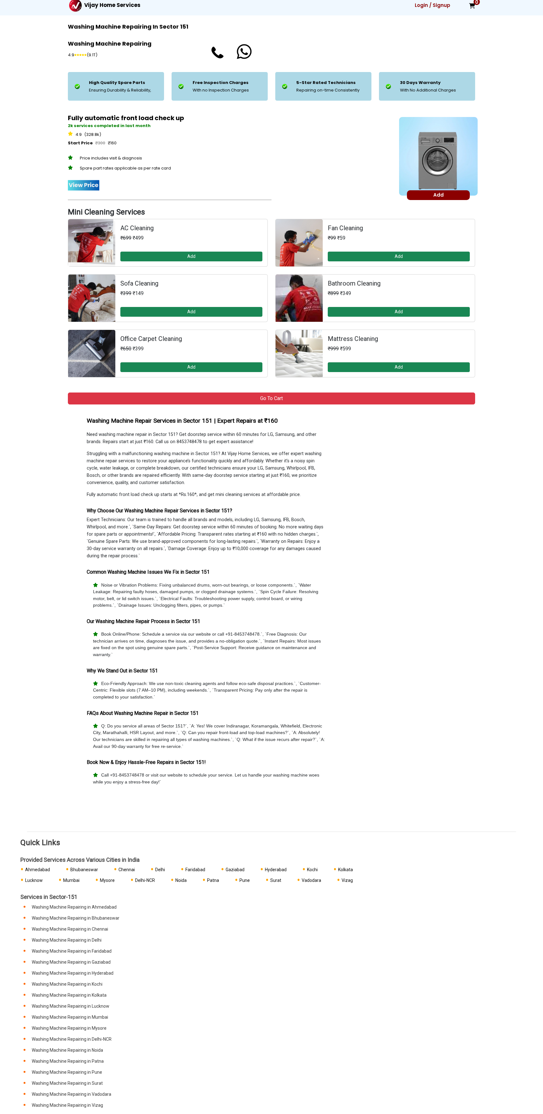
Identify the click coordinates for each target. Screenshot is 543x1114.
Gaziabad (235, 869)
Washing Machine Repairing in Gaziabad (71, 962)
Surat (275, 880)
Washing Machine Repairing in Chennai (70, 929)
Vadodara (311, 880)
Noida (181, 880)
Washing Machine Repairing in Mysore (69, 1028)
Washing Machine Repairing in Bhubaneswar (75, 918)
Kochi (312, 869)
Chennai (126, 869)
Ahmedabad (37, 869)
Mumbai (71, 880)
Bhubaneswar (84, 869)
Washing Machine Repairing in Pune (67, 1072)
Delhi (160, 869)
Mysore (107, 880)
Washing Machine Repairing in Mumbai (70, 1017)
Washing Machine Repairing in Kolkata (69, 995)
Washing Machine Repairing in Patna (68, 1061)
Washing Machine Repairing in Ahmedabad (74, 907)
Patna (213, 880)
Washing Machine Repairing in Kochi (67, 984)
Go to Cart (271, 398)
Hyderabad (276, 869)
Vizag (347, 880)
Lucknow (34, 880)
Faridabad (195, 869)
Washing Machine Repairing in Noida (67, 1050)
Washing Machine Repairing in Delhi (66, 940)
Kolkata (345, 869)
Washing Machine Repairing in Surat (67, 1083)
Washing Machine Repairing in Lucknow (70, 1006)
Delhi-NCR (145, 880)
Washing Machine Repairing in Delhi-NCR (72, 1039)
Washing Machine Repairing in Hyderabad (72, 973)
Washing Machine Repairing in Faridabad (72, 951)
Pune (244, 880)
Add (191, 256)
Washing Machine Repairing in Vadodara (71, 1094)
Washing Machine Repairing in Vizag (67, 1105)
